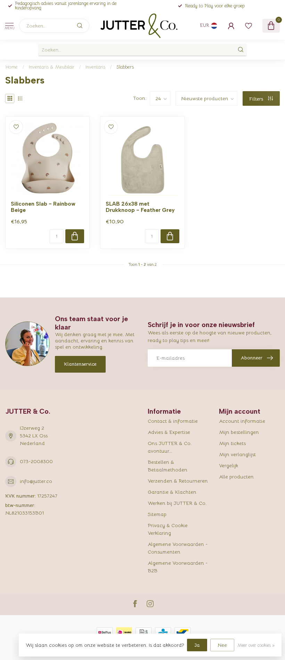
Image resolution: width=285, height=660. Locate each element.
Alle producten (236, 477)
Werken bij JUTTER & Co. (177, 503)
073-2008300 (36, 461)
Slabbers (125, 67)
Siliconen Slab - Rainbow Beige (43, 207)
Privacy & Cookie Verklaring (168, 529)
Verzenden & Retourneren (178, 481)
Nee (222, 645)
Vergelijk (228, 465)
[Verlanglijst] (248, 26)
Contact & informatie (173, 421)
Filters (256, 99)
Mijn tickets (232, 443)
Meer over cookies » (256, 645)
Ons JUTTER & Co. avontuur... (170, 447)
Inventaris (95, 67)
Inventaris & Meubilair (51, 67)
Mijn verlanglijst (237, 454)
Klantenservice (80, 364)
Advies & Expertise (169, 432)
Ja (197, 645)
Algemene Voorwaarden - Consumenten (177, 548)
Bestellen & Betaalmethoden (167, 466)
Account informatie (242, 421)
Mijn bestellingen (239, 432)
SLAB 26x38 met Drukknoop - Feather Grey (140, 207)
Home (11, 67)
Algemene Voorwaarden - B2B (177, 567)
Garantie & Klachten (172, 492)
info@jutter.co (36, 481)
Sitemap (157, 514)
